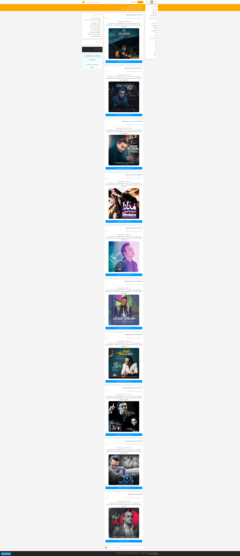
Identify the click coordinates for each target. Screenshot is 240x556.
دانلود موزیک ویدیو (153, 15)
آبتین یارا (155, 40)
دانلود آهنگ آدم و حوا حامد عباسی (95, 32)
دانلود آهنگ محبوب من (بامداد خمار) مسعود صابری (93, 20)
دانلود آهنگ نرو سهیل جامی (96, 23)
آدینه (156, 51)
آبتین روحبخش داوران (153, 38)
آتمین (156, 44)
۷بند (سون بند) (154, 25)
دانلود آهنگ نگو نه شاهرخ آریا (96, 36)
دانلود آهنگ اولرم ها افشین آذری (95, 25)
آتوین (156, 45)
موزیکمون (151, 2)
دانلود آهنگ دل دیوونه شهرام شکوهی (133, 175)
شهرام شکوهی (121, 23)
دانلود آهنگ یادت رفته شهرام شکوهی (133, 334)
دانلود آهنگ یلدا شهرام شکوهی (134, 494)
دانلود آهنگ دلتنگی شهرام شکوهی (133, 15)
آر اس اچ (155, 55)
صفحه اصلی (140, 2)
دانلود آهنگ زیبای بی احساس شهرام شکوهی (131, 121)
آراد (156, 57)
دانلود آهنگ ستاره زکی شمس (96, 30)
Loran (156, 29)
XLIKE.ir (92, 67)
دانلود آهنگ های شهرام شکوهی (135, 6)
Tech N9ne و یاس (154, 30)
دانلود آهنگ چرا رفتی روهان (96, 18)
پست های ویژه (154, 11)
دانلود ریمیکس (154, 13)
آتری (156, 42)
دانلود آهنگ (133, 2)
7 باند (156, 21)
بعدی (119, 547)
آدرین (156, 47)
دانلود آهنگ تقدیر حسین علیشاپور (95, 26)
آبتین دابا (155, 36)
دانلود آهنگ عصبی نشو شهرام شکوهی (133, 281)
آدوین (156, 49)
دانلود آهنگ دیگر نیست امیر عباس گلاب (94, 34)
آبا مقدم (155, 32)
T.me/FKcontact (92, 59)
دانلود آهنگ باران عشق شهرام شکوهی (133, 441)
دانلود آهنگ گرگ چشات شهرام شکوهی (133, 68)
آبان (156, 34)
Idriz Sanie (155, 27)
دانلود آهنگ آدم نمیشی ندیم (96, 28)
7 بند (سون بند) (154, 23)
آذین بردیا (155, 53)
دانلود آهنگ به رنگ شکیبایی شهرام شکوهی (132, 388)
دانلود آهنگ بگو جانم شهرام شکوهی (133, 228)
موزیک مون (137, 23)
